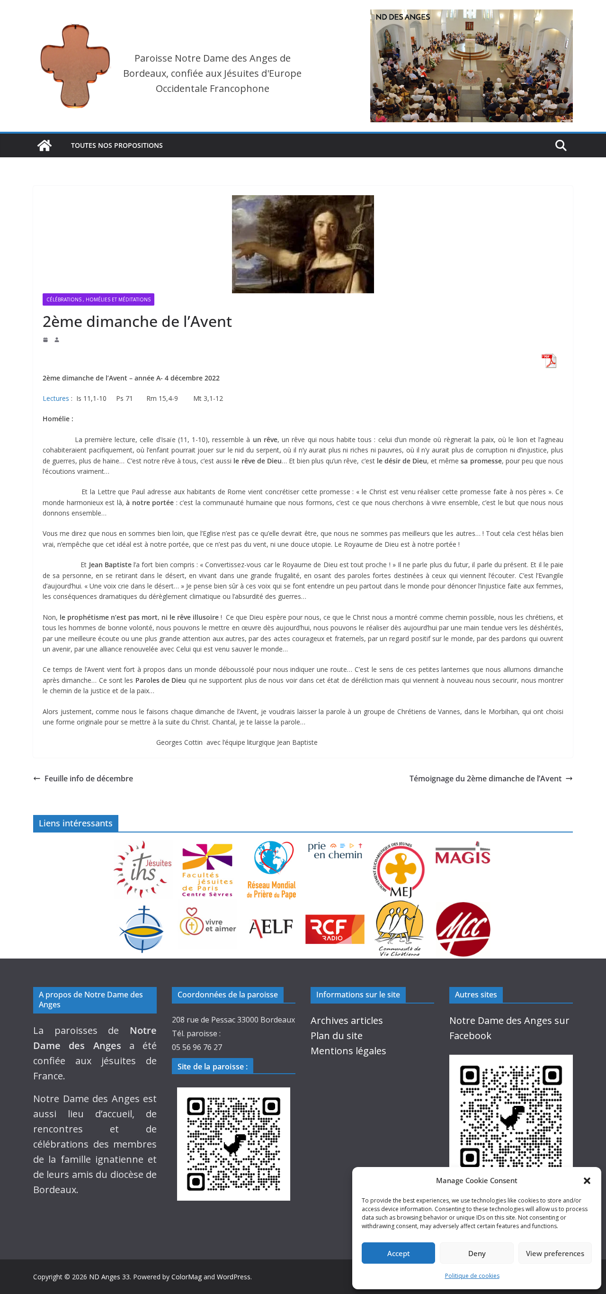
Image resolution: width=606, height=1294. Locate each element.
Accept (398, 1253)
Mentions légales (348, 1050)
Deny (477, 1253)
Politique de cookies (472, 1276)
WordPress (233, 1276)
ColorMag (186, 1276)
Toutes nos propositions (117, 145)
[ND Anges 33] (44, 145)
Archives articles (347, 1020)
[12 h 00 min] (46, 340)
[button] (587, 1180)
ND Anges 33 (109, 1276)
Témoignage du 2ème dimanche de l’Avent (485, 778)
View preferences (555, 1253)
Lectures (56, 398)
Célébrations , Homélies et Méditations (98, 299)
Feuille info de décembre (89, 778)
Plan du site (337, 1035)
